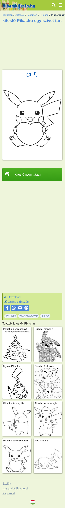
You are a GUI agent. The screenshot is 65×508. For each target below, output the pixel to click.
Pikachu (44, 14)
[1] (28, 74)
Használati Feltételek (15, 488)
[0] (36, 74)
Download (14, 297)
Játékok (19, 14)
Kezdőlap (7, 14)
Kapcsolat (8, 493)
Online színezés (18, 301)
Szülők (6, 483)
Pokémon (32, 14)
